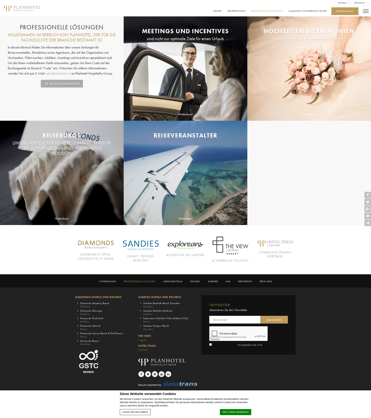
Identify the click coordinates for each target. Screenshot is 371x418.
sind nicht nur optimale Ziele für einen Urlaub (185, 38)
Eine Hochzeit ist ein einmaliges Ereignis (309, 38)
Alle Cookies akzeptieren (235, 412)
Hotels (342, 2)
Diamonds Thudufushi (92, 320)
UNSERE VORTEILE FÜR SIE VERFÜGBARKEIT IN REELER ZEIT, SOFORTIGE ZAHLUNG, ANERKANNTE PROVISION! (62, 148)
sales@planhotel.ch (58, 73)
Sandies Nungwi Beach (156, 327)
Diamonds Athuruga (91, 312)
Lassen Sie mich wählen (135, 412)
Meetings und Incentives (185, 31)
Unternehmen (107, 281)
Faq (228, 281)
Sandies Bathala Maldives (157, 312)
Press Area (266, 281)
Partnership (245, 281)
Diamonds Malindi (90, 327)
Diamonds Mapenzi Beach (94, 305)
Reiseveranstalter (185, 135)
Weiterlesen (185, 114)
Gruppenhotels (236, 11)
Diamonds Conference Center (308, 11)
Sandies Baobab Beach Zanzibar (161, 305)
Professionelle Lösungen (267, 11)
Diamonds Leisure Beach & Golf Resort (101, 335)
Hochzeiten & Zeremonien (309, 31)
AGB (259, 345)
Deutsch (360, 2)
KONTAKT (195, 281)
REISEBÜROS (62, 135)
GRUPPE (217, 11)
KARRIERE (213, 281)
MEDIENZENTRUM (173, 281)
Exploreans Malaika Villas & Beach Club (165, 320)
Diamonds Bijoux (89, 342)
